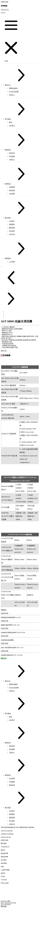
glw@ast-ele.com (6, 837)
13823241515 (5, 9)
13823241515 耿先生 (7, 834)
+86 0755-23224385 (7, 830)
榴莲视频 (4, 906)
